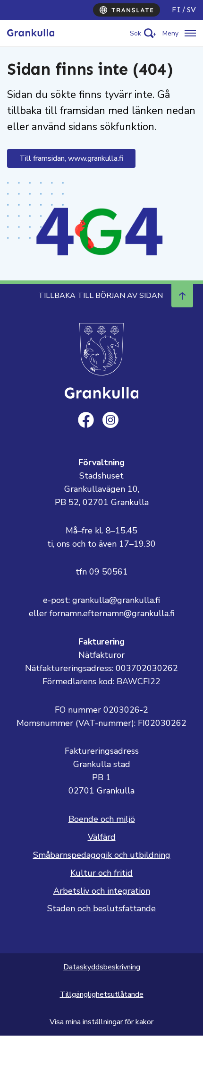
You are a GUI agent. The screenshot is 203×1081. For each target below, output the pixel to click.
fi (176, 9)
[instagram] (110, 420)
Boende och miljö (101, 819)
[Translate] (126, 10)
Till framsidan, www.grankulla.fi (71, 158)
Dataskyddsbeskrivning (101, 967)
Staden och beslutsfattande (101, 908)
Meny (170, 33)
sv (191, 9)
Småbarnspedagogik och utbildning (101, 855)
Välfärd (102, 837)
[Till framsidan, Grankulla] (30, 33)
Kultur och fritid (101, 873)
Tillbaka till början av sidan (100, 295)
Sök (135, 33)
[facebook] (86, 420)
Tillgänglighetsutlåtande (102, 994)
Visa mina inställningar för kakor (101, 1022)
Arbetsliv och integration (101, 891)
